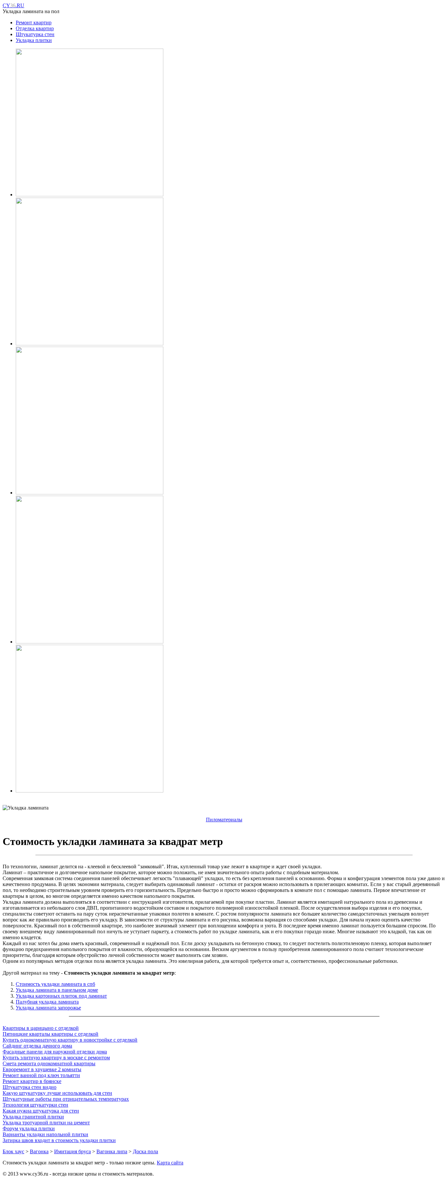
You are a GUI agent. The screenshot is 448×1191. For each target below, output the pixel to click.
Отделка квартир (35, 28)
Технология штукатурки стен (35, 1105)
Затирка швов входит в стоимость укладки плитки (59, 1140)
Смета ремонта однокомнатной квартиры (49, 1063)
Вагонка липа (111, 1151)
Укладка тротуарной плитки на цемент (46, 1122)
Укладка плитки (34, 40)
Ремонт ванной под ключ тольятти (41, 1075)
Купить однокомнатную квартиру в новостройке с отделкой (70, 1040)
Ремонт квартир (33, 22)
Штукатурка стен (35, 34)
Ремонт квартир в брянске (32, 1081)
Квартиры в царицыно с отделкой (41, 1028)
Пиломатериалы (224, 819)
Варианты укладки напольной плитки (45, 1134)
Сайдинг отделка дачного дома (37, 1046)
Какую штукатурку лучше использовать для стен (57, 1093)
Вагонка (39, 1151)
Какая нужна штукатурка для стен (41, 1111)
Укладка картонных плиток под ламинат (61, 996)
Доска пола (145, 1151)
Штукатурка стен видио (29, 1087)
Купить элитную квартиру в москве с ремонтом (56, 1057)
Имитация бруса (72, 1151)
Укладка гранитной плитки (33, 1116)
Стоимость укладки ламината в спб (55, 984)
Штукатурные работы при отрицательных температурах (66, 1099)
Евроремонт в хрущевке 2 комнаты (42, 1069)
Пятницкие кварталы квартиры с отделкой (50, 1034)
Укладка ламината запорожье (48, 1007)
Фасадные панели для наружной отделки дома (55, 1051)
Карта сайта (170, 1162)
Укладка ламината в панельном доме (57, 990)
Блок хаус (13, 1151)
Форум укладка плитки (29, 1128)
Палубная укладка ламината (47, 1002)
